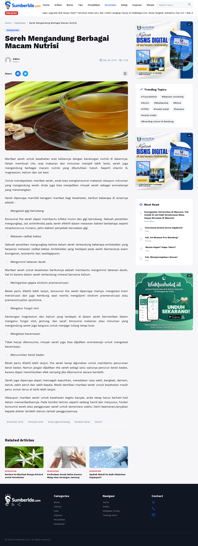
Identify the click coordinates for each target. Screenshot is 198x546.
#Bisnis (177, 103)
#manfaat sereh (15, 422)
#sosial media (148, 115)
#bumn (145, 103)
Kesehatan (110, 5)
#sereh (98, 422)
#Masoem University (173, 96)
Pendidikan (94, 5)
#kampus (179, 109)
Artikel (58, 5)
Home (46, 5)
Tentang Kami (110, 515)
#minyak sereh (35, 422)
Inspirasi (137, 5)
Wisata (150, 5)
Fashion (58, 506)
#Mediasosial (161, 103)
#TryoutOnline (149, 96)
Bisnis (70, 5)
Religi (124, 5)
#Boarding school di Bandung (157, 121)
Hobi (56, 511)
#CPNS (145, 109)
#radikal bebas (82, 422)
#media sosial (161, 109)
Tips (80, 5)
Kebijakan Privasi (111, 511)
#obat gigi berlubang (59, 422)
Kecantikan (59, 519)
